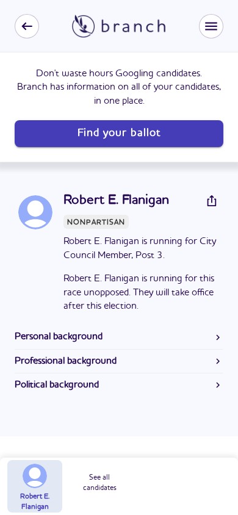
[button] (211, 26)
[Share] (211, 201)
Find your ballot (119, 133)
